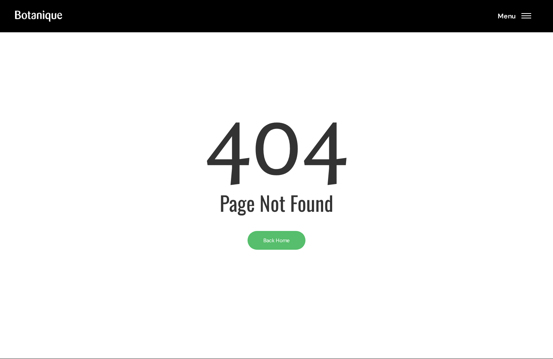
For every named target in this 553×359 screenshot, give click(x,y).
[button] (514, 16)
